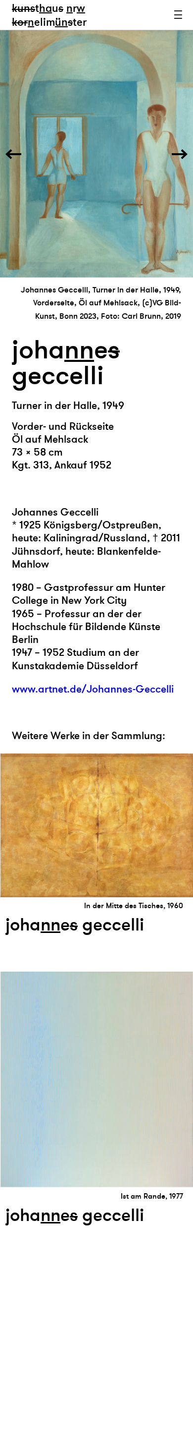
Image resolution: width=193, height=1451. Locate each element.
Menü (178, 15)
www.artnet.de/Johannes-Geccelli (93, 689)
